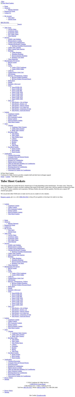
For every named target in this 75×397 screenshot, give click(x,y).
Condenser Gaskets (13, 114)
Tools (6, 124)
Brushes (14, 142)
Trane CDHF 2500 (17, 99)
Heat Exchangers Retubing (19, 56)
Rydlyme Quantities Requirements (21, 46)
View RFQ (11, 18)
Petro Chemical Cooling (15, 165)
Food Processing (13, 158)
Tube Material (12, 36)
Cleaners (10, 125)
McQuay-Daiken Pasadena (19, 77)
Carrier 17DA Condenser (19, 67)
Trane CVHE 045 (17, 89)
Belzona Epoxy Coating (15, 41)
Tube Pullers (15, 133)
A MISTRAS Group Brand (37, 384)
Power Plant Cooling (14, 168)
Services (6, 37)
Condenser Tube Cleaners (19, 127)
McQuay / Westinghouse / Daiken (18, 75)
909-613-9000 (41, 387)
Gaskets (6, 112)
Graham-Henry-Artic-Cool (16, 72)
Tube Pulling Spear (17, 137)
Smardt (10, 82)
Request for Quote (9, 11)
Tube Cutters (15, 135)
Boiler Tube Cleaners (18, 130)
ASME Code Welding (14, 39)
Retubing (10, 51)
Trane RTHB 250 (17, 87)
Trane (9, 85)
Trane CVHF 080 (17, 90)
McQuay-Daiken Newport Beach (21, 79)
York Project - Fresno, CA (19, 104)
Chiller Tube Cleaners (18, 129)
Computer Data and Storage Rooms (18, 157)
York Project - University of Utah (21, 109)
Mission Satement (13, 9)
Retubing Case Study (18, 57)
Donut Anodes (16, 148)
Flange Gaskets (12, 119)
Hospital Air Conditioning (15, 160)
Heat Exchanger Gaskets (15, 120)
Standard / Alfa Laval (14, 84)
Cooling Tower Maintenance (16, 42)
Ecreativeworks (41, 395)
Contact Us (7, 13)
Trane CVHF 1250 (17, 95)
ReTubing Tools (12, 132)
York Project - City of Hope (20, 102)
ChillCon (10, 70)
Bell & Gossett (12, 62)
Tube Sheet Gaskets (13, 122)
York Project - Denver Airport (20, 105)
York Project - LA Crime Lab (20, 107)
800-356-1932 (5, 22)
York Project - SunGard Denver (21, 110)
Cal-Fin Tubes (12, 29)
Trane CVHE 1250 (17, 94)
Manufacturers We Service (12, 61)
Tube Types (7, 27)
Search (20, 24)
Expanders (15, 140)
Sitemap (6, 379)
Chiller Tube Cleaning (14, 47)
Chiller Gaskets (12, 115)
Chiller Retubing (16, 52)
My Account (8, 16)
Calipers (14, 138)
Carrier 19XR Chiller (18, 69)
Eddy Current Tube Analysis (16, 49)
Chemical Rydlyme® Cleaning (17, 44)
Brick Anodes (16, 150)
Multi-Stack (11, 80)
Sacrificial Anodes (13, 147)
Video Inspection (13, 59)
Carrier (10, 66)
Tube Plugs (15, 145)
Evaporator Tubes (13, 32)
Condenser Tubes (13, 31)
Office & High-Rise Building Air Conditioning (21, 163)
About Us (7, 8)
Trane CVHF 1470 (17, 97)
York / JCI (11, 100)
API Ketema (11, 74)
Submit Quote (12, 19)
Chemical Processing (14, 155)
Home (6, 6)
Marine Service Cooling (15, 162)
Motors (14, 143)
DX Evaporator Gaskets (15, 117)
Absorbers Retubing (17, 54)
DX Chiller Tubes (13, 34)
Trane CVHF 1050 (17, 92)
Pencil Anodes (16, 152)
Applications (8, 153)
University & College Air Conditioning (19, 170)
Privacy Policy (8, 377)
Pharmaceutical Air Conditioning (17, 167)
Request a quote (5, 197)
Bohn (9, 64)
